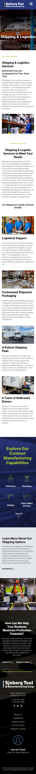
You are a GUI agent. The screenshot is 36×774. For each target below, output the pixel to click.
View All (18, 514)
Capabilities (18, 718)
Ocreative (30, 770)
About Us (18, 714)
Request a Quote (23, 662)
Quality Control (18, 722)
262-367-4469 (19, 700)
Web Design (13, 770)
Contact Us (6, 662)
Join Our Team (18, 725)
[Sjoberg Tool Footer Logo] (18, 681)
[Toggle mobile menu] (31, 4)
